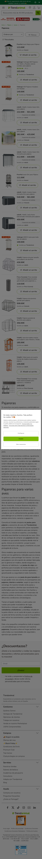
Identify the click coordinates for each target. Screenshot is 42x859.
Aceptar (21, 439)
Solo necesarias (21, 444)
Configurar (21, 433)
